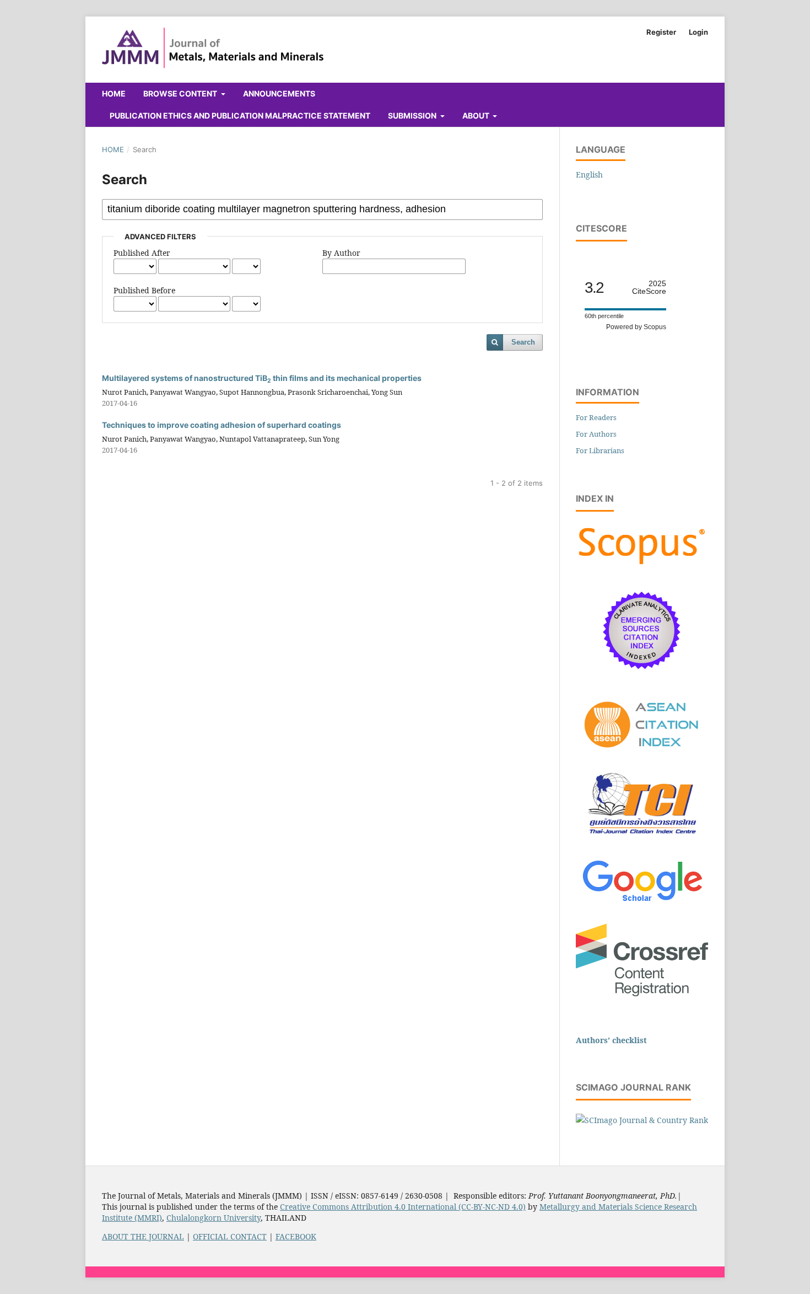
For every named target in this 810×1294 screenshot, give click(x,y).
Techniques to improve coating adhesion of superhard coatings (221, 424)
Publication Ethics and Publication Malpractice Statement (240, 115)
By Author (341, 253)
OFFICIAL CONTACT (230, 1236)
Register (661, 32)
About (476, 115)
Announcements (279, 93)
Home (114, 93)
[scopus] (642, 564)
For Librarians (600, 450)
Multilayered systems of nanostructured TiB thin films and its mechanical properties (262, 378)
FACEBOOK (296, 1236)
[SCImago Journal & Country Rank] (642, 1120)
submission (413, 115)
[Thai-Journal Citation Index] (642, 840)
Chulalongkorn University (213, 1217)
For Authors (596, 434)
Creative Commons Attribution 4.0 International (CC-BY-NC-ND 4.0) (403, 1206)
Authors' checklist (611, 1040)
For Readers (596, 417)
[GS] (642, 902)
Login (698, 32)
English (589, 174)
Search (523, 342)
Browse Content (181, 93)
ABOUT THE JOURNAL (143, 1236)
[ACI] (642, 754)
